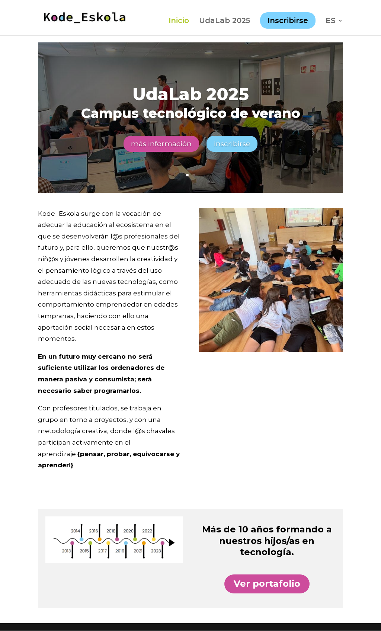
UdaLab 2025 (224, 21)
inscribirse (232, 144)
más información (161, 144)
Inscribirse (288, 20)
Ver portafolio (267, 583)
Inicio (179, 21)
